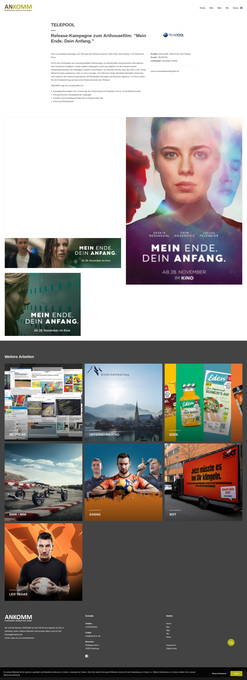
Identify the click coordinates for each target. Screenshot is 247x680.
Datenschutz (171, 648)
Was (220, 8)
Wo (227, 8)
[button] (241, 8)
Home (202, 8)
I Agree (236, 673)
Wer (211, 8)
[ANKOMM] (18, 8)
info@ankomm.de (92, 636)
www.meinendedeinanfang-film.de (165, 71)
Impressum (171, 645)
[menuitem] (202, 8)
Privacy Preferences (219, 673)
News (235, 8)
